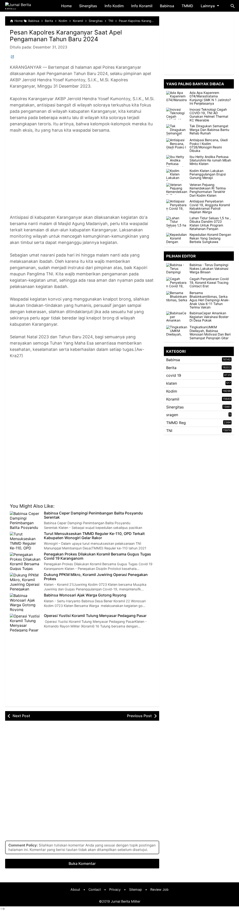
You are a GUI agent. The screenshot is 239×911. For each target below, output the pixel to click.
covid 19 (173, 375)
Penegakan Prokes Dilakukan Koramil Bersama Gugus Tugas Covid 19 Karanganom (97, 556)
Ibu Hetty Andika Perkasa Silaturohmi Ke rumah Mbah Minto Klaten (210, 160)
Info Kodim (114, 5)
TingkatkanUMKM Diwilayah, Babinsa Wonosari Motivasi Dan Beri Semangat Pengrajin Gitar (210, 332)
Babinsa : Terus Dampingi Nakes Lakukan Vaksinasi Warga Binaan (209, 268)
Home (66, 5)
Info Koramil (141, 5)
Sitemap (135, 889)
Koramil (172, 399)
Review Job (159, 889)
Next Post (21, 715)
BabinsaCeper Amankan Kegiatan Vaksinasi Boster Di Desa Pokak (209, 316)
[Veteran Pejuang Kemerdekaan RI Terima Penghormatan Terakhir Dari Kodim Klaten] (176, 189)
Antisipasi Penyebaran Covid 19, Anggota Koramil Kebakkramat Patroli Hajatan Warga (210, 206)
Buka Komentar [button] (82, 863)
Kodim (171, 391)
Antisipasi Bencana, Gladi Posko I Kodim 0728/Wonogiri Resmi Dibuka (209, 145)
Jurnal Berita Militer (125, 901)
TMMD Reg (176, 422)
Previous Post (139, 715)
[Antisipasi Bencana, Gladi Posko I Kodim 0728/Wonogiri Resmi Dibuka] (176, 144)
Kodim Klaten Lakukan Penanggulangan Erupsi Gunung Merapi (208, 174)
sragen (172, 414)
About (75, 889)
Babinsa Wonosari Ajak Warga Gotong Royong (85, 595)
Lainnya (208, 5)
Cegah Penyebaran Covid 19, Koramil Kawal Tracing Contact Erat (209, 282)
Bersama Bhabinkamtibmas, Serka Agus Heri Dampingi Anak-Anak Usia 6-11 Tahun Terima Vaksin (209, 300)
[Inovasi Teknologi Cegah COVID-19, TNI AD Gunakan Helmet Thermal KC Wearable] (176, 113)
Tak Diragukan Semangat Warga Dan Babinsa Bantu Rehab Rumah (209, 129)
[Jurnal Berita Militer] (23, 5)
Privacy (115, 889)
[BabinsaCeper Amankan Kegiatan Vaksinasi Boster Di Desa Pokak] (178, 317)
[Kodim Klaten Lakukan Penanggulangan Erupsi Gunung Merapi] (176, 175)
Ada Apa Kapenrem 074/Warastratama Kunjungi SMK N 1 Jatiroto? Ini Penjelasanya (210, 98)
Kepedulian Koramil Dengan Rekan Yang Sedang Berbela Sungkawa (210, 238)
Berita (171, 367)
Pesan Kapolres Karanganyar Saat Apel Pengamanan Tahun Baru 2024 (66, 36)
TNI (169, 430)
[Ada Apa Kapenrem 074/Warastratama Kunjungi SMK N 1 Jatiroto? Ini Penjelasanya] (176, 97)
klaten (171, 383)
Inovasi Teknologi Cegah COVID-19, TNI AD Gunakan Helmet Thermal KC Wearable (209, 115)
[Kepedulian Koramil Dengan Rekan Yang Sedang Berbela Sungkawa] (176, 238)
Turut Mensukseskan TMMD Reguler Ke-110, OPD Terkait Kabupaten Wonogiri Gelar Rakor (94, 536)
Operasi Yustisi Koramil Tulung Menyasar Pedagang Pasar (95, 616)
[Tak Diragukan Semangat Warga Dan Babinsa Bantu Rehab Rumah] (176, 130)
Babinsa (167, 5)
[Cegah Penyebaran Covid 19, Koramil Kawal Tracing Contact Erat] (178, 283)
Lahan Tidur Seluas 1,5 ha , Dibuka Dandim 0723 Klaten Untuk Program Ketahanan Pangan (210, 223)
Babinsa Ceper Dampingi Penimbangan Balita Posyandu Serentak (93, 515)
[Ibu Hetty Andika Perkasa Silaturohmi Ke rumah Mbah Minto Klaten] (176, 161)
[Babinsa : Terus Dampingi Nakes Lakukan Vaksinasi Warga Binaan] (178, 269)
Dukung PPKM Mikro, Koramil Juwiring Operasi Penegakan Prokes (96, 577)
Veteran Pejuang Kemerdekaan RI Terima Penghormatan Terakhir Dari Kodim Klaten (208, 190)
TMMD (187, 5)
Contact (94, 889)
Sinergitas (88, 5)
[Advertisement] (82, 176)
